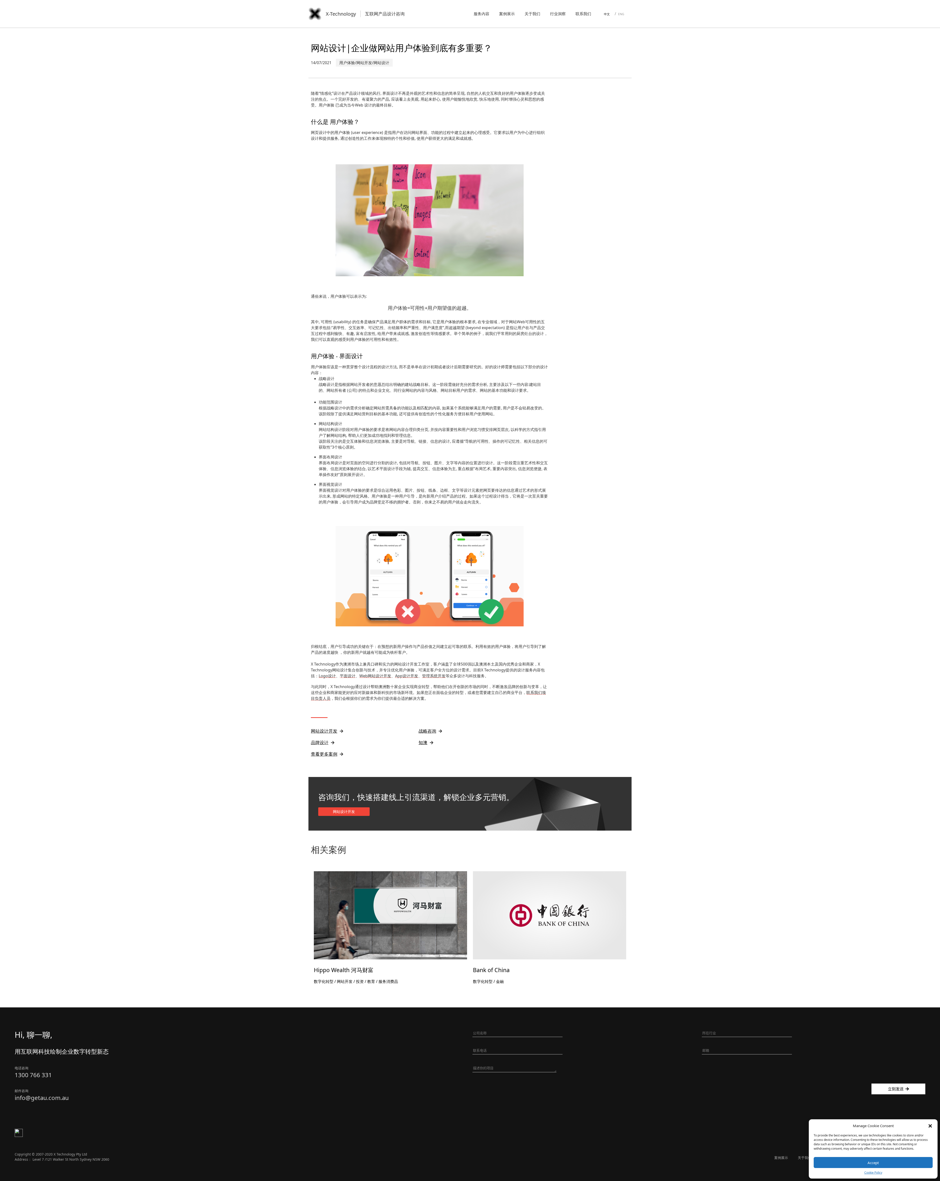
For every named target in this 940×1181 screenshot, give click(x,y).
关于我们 (532, 13)
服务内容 (481, 13)
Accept (873, 1162)
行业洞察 (558, 13)
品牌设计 (320, 742)
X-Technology (341, 14)
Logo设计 (327, 676)
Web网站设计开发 (375, 676)
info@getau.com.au (42, 1098)
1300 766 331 (33, 1075)
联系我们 (583, 13)
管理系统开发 (434, 676)
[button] (930, 1125)
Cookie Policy (873, 1172)
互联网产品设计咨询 (385, 14)
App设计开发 (406, 676)
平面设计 (347, 676)
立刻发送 (896, 1089)
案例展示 (507, 13)
